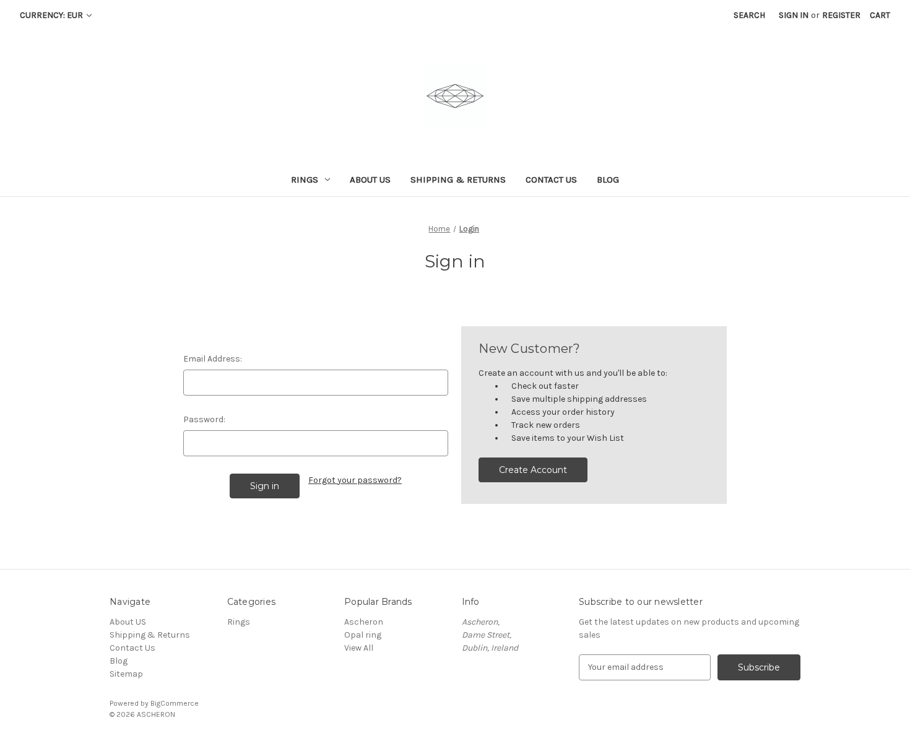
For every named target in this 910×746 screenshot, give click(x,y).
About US (370, 179)
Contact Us (551, 179)
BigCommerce (174, 703)
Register (841, 15)
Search (749, 15)
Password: (204, 419)
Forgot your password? (355, 480)
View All (358, 648)
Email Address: (212, 358)
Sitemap (126, 674)
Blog (608, 179)
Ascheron (363, 622)
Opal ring (362, 635)
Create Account (533, 469)
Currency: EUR (52, 15)
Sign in (793, 15)
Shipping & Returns (458, 179)
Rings (304, 179)
